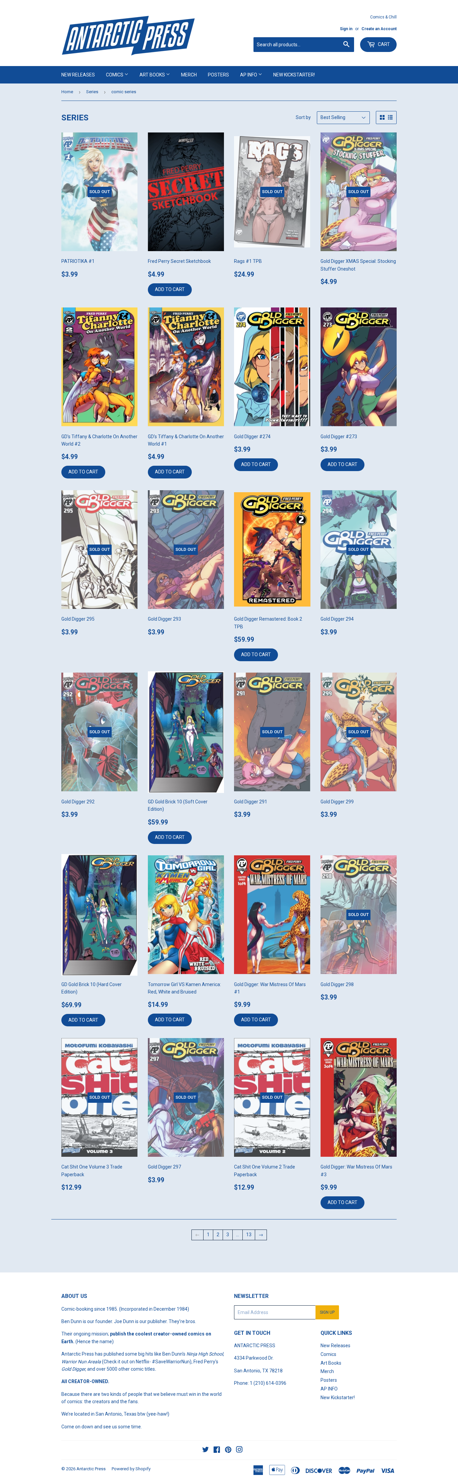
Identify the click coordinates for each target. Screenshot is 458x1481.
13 (248, 1234)
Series (92, 91)
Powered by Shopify (131, 1468)
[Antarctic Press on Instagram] (239, 1450)
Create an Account (379, 28)
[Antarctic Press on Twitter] (205, 1450)
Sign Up (327, 1312)
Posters (218, 74)
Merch (189, 74)
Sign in (346, 28)
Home (67, 91)
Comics (115, 74)
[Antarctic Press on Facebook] (216, 1450)
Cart (383, 44)
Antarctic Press (91, 1468)
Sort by (303, 117)
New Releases (78, 74)
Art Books (152, 74)
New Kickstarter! (294, 74)
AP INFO (249, 74)
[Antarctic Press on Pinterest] (228, 1450)
